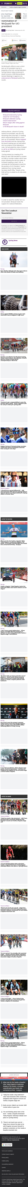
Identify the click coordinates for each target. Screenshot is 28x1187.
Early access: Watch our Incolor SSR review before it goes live (15, 1106)
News (3, 30)
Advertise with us (6, 1170)
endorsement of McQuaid (9, 78)
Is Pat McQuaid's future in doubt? (13, 126)
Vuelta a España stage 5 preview (18, 7)
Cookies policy (5, 1161)
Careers (4, 1167)
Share (5, 40)
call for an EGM (8, 149)
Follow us (16, 40)
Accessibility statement (7, 1164)
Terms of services (19, 225)
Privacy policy (5, 1157)
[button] (26, 3)
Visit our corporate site (13, 1140)
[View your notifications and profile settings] (15, 3)
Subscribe (20, 3)
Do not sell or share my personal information (13, 1174)
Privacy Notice (21, 227)
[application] (14, 186)
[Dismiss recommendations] (26, 11)
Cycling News (11, 30)
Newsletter (23, 40)
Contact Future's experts (8, 1154)
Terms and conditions (7, 1151)
